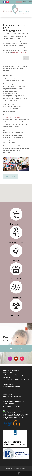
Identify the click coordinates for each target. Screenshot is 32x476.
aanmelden (19, 2)
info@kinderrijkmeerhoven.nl (12, 117)
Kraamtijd (16, 279)
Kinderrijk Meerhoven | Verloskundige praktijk (16, 414)
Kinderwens (16, 224)
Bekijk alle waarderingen (10, 417)
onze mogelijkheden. (16, 48)
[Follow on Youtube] (16, 358)
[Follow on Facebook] (4, 2)
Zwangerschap (16, 242)
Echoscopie (16, 297)
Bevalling (16, 260)
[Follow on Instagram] (7, 2)
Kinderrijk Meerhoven (19, 53)
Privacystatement (19, 468)
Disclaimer (9, 468)
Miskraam (16, 315)
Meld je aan (10, 176)
